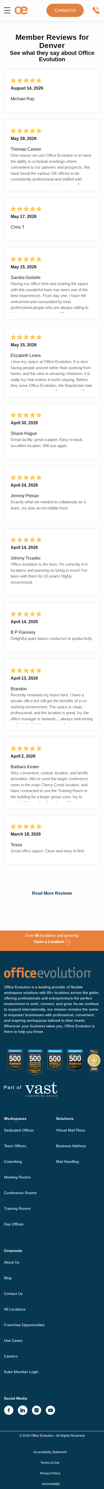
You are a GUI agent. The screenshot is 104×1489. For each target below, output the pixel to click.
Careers (11, 1356)
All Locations (14, 1309)
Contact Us (65, 10)
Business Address (71, 1146)
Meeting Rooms (17, 1177)
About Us (11, 1262)
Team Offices (15, 1146)
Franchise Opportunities (24, 1325)
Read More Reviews (52, 893)
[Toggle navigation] (7, 10)
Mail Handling (67, 1161)
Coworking (13, 1161)
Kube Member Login (21, 1372)
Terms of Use (50, 1463)
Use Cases (13, 1340)
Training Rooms (17, 1208)
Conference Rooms (20, 1193)
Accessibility (51, 1484)
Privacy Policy (50, 1473)
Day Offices (13, 1224)
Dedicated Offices (19, 1130)
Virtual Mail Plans (70, 1130)
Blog (7, 1278)
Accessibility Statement (50, 1452)
